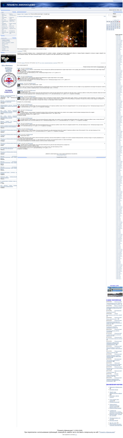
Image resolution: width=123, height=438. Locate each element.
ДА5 (36, 62)
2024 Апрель (119, 243)
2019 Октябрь (119, 177)
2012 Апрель (119, 64)
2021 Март (118, 199)
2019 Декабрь (119, 180)
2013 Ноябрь (119, 88)
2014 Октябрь (119, 102)
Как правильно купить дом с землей (114, 314)
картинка (19, 58)
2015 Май (118, 111)
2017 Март (118, 138)
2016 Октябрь (119, 132)
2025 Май (118, 259)
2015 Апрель (119, 109)
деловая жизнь (114, 389)
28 (109, 29)
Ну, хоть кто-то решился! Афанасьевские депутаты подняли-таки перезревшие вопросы (9, 111)
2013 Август (118, 84)
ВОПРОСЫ (8, 68)
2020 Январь (119, 181)
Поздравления (5, 21)
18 (117, 26)
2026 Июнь (118, 276)
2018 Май (118, 156)
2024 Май (118, 244)
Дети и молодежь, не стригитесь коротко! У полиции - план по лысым (114, 348)
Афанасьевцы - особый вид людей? (116, 415)
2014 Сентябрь (119, 101)
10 (115, 24)
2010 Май (118, 35)
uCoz (76, 434)
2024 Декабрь (119, 253)
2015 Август (118, 114)
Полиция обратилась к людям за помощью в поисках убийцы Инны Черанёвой (114, 356)
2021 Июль (118, 204)
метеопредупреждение (49, 62)
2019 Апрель (119, 170)
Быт (3, 19)
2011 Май (118, 50)
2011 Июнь (118, 51)
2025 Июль (118, 262)
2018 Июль (118, 159)
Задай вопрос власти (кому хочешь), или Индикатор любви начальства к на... (114, 308)
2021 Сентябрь (119, 206)
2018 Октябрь (119, 162)
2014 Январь (119, 91)
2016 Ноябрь (119, 133)
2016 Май (118, 126)
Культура (4, 27)
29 (111, 29)
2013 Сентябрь (119, 86)
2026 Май (118, 274)
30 (113, 29)
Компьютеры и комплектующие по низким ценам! (114, 406)
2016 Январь (119, 121)
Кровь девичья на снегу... (112, 318)
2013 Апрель (119, 79)
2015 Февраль (119, 107)
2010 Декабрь (119, 44)
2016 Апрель (119, 125)
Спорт (10, 27)
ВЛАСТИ (9, 71)
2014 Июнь (118, 97)
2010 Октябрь (119, 41)
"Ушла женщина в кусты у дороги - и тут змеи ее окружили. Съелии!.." (114, 304)
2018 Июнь (118, 157)
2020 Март (118, 184)
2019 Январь (119, 166)
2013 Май (118, 80)
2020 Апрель (119, 185)
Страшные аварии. (111, 372)
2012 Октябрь (119, 72)
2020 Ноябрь (119, 194)
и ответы (9, 69)
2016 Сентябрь (119, 131)
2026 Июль (118, 277)
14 (109, 26)
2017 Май (118, 141)
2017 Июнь (118, 142)
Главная (33, 8)
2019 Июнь (118, 172)
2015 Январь (119, 106)
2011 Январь (119, 45)
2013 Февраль (119, 77)
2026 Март (118, 272)
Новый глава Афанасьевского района (116, 392)
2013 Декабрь (119, 89)
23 (113, 27)
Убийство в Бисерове (111, 352)
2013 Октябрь (119, 87)
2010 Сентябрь (119, 40)
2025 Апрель (119, 258)
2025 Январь (119, 254)
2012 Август (118, 69)
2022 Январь (119, 211)
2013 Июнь (118, 82)
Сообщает (19, 51)
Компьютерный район (115, 408)
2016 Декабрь (119, 135)
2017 (23, 14)
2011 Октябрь (119, 57)
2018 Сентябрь (119, 161)
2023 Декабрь (119, 238)
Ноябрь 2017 (116, 20)
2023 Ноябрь (119, 237)
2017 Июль (118, 143)
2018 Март (118, 154)
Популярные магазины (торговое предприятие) (115, 424)
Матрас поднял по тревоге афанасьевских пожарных (9, 122)
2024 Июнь (118, 246)
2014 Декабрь (119, 104)
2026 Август (118, 278)
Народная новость (4, 24)
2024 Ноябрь (119, 252)
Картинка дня (12, 32)
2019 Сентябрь (119, 176)
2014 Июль (118, 98)
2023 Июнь (118, 230)
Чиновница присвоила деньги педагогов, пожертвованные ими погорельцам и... (113, 380)
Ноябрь (26, 14)
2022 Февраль (119, 213)
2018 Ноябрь (119, 164)
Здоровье (11, 28)
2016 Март (118, 123)
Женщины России (110, 312)
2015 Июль (118, 113)
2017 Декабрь (119, 150)
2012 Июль (118, 68)
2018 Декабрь (119, 165)
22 (111, 27)
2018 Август (118, 160)
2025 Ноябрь (119, 267)
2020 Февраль (119, 183)
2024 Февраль (119, 240)
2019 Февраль (119, 167)
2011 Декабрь (119, 59)
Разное (3, 25)
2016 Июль (118, 128)
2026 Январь (119, 269)
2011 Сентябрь (119, 55)
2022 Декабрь (119, 225)
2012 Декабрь (119, 74)
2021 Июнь (118, 203)
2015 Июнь (118, 112)
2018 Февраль (119, 152)
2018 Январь (119, 151)
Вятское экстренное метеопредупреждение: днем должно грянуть (9, 157)
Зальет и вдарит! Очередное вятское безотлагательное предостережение (9, 126)
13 (107, 26)
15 (111, 26)
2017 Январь (119, 136)
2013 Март (118, 78)
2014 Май (118, 96)
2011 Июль (118, 53)
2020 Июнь (118, 188)
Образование (5, 28)
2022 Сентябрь (119, 222)
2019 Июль (118, 174)
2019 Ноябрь (119, 179)
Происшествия (5, 32)
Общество (11, 17)
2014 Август (118, 99)
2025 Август (118, 263)
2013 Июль (118, 83)
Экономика (4, 17)
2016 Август (118, 130)
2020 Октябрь (119, 193)
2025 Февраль (119, 256)
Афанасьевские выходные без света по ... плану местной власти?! (9, 148)
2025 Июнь (118, 261)
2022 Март (118, 214)
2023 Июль (118, 232)
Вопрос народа (12, 23)
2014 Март (118, 93)
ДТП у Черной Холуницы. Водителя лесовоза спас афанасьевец (114, 365)
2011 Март (118, 48)
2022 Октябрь (119, 223)
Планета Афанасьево (107, 432)
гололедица (55, 62)
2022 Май (118, 217)
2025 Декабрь (119, 268)
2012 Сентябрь (119, 70)
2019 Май (118, 171)
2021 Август (118, 205)
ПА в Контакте (7, 65)
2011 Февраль (119, 46)
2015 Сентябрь (119, 116)
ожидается (27, 69)
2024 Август (118, 248)
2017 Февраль (119, 137)
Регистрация (61, 8)
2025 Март (118, 257)
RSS (121, 9)
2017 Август (118, 145)
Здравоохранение (114, 402)
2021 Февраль (119, 198)
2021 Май (118, 201)
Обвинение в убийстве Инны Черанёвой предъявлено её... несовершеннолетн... (113, 343)
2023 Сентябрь (119, 234)
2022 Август (118, 220)
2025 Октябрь (119, 266)
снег (40, 62)
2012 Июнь (118, 67)
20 (29, 14)
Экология (11, 19)
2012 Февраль (119, 62)
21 (109, 27)
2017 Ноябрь (119, 148)
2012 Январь (119, 60)
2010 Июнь (118, 36)
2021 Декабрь (119, 210)
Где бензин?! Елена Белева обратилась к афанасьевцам (9, 186)
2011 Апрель (118, 49)
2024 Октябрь (119, 251)
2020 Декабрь (119, 195)
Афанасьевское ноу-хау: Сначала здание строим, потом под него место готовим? (9, 106)
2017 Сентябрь (119, 146)
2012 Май (118, 65)
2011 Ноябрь (119, 58)
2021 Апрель (119, 200)
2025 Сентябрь (119, 264)
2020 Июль (118, 189)
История (11, 30)
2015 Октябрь (119, 117)
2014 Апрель (119, 94)
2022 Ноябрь (119, 224)
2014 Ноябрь (119, 103)
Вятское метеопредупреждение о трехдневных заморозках (9, 96)
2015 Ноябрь (119, 118)
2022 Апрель (119, 215)
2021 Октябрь (119, 208)
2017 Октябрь (119, 147)
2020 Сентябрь (119, 191)
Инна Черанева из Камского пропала (114, 338)
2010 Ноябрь (119, 43)
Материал (30, 68)
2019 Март (118, 169)
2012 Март (118, 63)
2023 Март (118, 229)
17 (115, 26)
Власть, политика (11, 15)
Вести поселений (4, 15)
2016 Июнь (118, 127)
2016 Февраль (119, 122)
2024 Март (118, 242)
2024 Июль (118, 247)
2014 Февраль (119, 92)
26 (119, 27)
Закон (10, 21)
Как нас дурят (113, 422)
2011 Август (118, 54)
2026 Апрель (119, 273)
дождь (43, 62)
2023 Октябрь (119, 235)
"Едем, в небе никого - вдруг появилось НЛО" (113, 376)
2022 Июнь (118, 218)
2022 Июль (118, 219)
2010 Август (118, 39)
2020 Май (118, 186)
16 (113, 26)
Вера (3, 30)
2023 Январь (119, 227)
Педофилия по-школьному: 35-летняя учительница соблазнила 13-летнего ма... (114, 322)
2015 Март (118, 108)
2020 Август (118, 190)
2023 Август (118, 233)
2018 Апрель (119, 155)
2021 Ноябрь (119, 209)
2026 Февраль (119, 271)
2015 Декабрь (119, 120)
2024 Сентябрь (119, 249)
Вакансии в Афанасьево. (116, 387)
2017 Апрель (119, 140)
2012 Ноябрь (119, 73)
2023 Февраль (119, 228)
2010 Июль (118, 38)
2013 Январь (119, 75)
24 (115, 27)
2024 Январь (119, 239)
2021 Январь (119, 196)
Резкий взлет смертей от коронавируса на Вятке (112, 327)
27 (107, 29)
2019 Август (118, 175)
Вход (90, 8)
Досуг (10, 25)
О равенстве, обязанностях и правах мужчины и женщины (115, 412)
